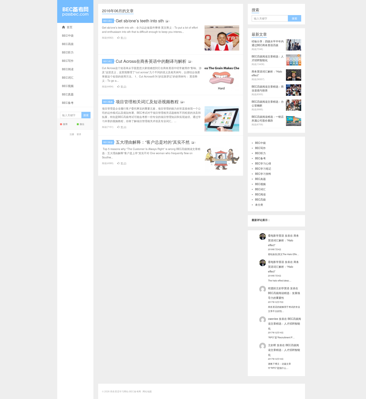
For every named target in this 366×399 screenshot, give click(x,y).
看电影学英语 (276, 235)
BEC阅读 (68, 69)
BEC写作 (68, 61)
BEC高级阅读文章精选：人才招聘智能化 (284, 323)
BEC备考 (68, 103)
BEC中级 (68, 35)
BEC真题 (68, 94)
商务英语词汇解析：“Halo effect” (283, 240)
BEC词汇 (68, 77)
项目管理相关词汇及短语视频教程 (147, 101)
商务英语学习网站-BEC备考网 (75, 11)
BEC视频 (68, 86)
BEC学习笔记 (263, 168)
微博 (65, 124)
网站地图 (147, 391)
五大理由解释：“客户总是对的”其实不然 (153, 142)
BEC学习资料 (263, 174)
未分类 (259, 204)
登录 (79, 134)
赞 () (123, 37)
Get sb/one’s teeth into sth (140, 20)
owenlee (273, 319)
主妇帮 (272, 345)
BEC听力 (68, 52)
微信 (82, 124)
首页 (69, 27)
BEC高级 (68, 44)
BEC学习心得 (263, 163)
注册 (72, 134)
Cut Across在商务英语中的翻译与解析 (151, 61)
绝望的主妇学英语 (278, 288)
